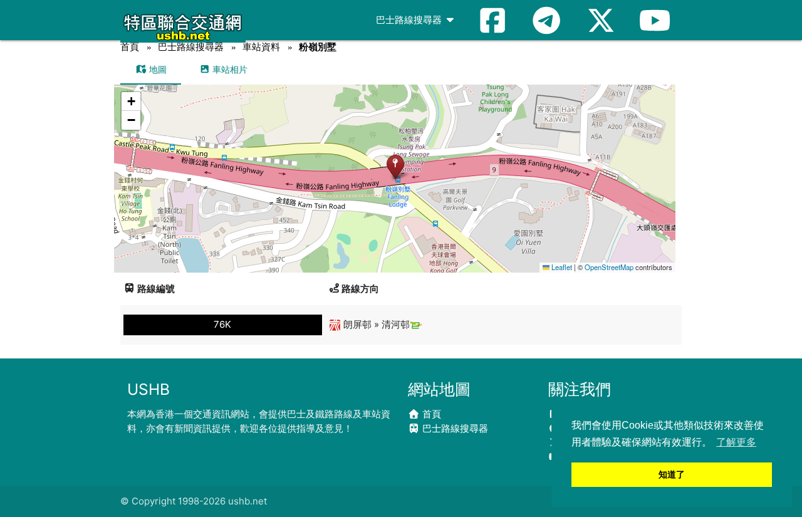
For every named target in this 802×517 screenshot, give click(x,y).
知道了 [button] (672, 474)
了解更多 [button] (736, 442)
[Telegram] (546, 20)
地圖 (157, 69)
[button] (395, 166)
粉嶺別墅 (317, 47)
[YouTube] (655, 20)
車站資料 (261, 47)
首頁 (129, 47)
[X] (601, 20)
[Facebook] (492, 20)
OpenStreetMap (609, 267)
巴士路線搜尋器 (410, 20)
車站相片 (228, 69)
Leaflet (560, 267)
